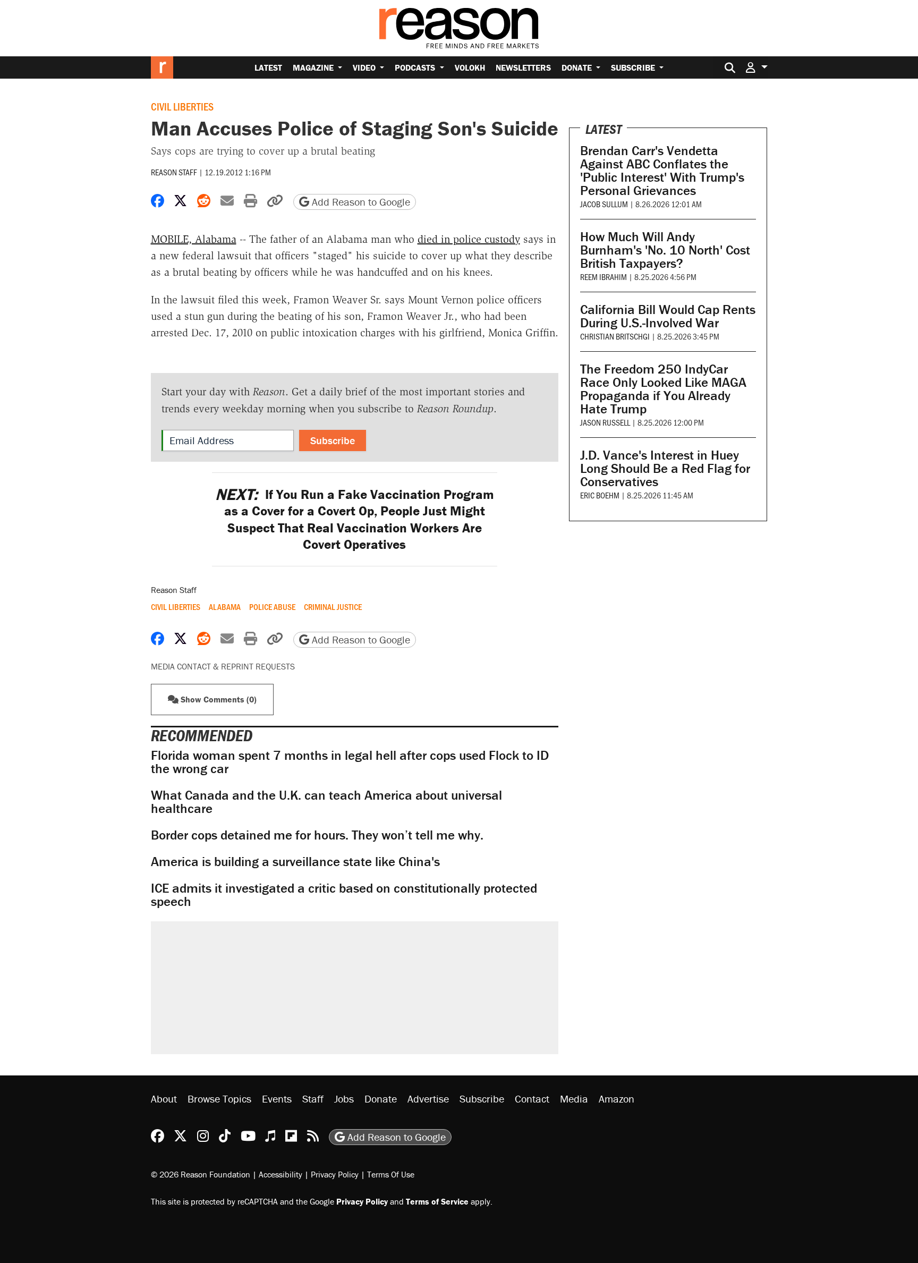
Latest (268, 67)
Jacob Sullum (604, 203)
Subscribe (634, 67)
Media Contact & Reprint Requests (223, 666)
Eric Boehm (599, 495)
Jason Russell (605, 422)
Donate (578, 67)
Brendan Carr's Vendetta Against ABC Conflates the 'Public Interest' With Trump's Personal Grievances (662, 170)
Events (277, 1098)
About (164, 1098)
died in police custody (469, 239)
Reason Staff (174, 171)
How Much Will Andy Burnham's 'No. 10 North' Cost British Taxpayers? (665, 250)
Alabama (225, 607)
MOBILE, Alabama (193, 239)
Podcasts (416, 67)
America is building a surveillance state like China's (295, 861)
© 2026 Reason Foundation (200, 1174)
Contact (532, 1098)
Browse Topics (219, 1098)
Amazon (616, 1098)
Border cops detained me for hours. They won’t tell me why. (317, 835)
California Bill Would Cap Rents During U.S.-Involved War (667, 316)
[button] (756, 67)
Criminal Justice (333, 607)
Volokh (470, 67)
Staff (313, 1098)
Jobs (344, 1098)
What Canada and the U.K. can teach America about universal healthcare (326, 802)
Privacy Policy (335, 1174)
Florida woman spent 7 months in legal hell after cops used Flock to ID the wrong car (350, 762)
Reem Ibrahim (603, 276)
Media (574, 1098)
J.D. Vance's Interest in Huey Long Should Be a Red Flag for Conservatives (665, 468)
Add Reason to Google (359, 201)
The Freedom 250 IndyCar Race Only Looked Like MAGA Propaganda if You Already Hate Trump (663, 389)
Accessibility (280, 1174)
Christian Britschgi (615, 336)
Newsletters (523, 67)
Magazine (314, 67)
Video (365, 67)
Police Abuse (272, 607)
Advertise (428, 1098)
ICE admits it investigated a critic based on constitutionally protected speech (344, 895)
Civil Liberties (182, 106)
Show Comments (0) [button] (217, 699)
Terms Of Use (390, 1174)
